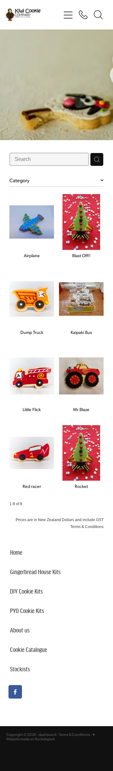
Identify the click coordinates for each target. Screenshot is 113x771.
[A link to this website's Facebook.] (15, 692)
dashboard (47, 734)
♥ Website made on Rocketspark (50, 736)
